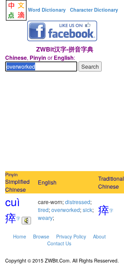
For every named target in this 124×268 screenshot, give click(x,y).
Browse (41, 236)
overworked (65, 210)
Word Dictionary (47, 9)
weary (45, 218)
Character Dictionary (94, 9)
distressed (77, 202)
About (99, 236)
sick (87, 210)
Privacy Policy (71, 236)
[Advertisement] (62, 122)
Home (19, 236)
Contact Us (59, 243)
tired (43, 210)
